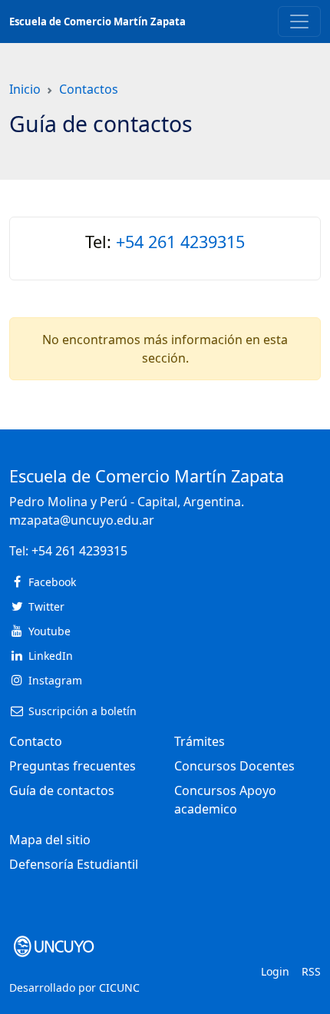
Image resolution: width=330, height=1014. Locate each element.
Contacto (35, 741)
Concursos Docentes (234, 765)
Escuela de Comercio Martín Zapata (97, 21)
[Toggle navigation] (299, 21)
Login (275, 971)
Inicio (25, 89)
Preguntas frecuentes (72, 765)
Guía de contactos (61, 790)
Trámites (199, 741)
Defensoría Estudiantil (73, 864)
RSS (311, 971)
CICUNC (119, 987)
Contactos (88, 89)
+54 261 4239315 (180, 241)
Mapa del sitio (50, 839)
